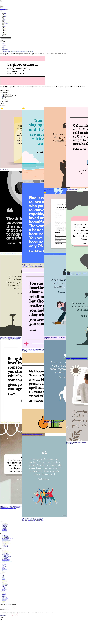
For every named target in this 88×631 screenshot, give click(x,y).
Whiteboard (4, 528)
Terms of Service (5, 598)
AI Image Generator (5, 536)
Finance (3, 568)
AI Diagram (4, 544)
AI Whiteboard (4, 543)
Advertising (4, 566)
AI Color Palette (5, 553)
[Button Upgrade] (1, 41)
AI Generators (4, 523)
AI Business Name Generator (7, 561)
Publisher (3, 578)
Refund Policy (4, 599)
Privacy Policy (4, 597)
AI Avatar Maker (5, 555)
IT (2, 570)
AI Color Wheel (5, 552)
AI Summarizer (4, 558)
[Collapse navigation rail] (9, 9)
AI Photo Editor (5, 545)
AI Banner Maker (5, 539)
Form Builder (4, 529)
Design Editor (4, 525)
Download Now (3, 615)
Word (3, 575)
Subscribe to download (4, 92)
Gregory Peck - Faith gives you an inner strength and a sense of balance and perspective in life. (17, 51)
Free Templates (4, 589)
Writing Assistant (5, 526)
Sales (3, 565)
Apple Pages (4, 583)
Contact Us (4, 596)
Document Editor (5, 524)
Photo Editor (4, 530)
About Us (4, 593)
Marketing (4, 564)
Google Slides (4, 581)
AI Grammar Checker (5, 560)
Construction (4, 569)
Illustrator (4, 587)
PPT (3, 577)
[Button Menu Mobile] (1, 0)
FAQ (3, 602)
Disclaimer (4, 600)
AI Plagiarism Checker (6, 559)
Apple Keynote (4, 585)
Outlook (3, 579)
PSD (3, 586)
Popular (3, 590)
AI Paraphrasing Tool (5, 557)
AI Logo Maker (5, 535)
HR (3, 567)
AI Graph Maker (5, 546)
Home (3, 43)
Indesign (3, 588)
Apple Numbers (5, 584)
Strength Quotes (5, 49)
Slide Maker (4, 527)
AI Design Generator (5, 537)
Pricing (3, 595)
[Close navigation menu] (1, 11)
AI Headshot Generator (6, 551)
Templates (4, 45)
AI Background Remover (6, 556)
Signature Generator (5, 554)
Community (4, 594)
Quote (3, 47)
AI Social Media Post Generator (7, 538)
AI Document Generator (6, 540)
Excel (3, 576)
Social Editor (4, 531)
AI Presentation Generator (6, 542)
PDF (3, 582)
